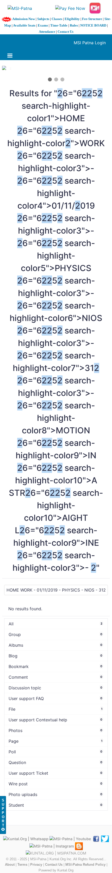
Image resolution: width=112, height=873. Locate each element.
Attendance (47, 32)
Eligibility (72, 19)
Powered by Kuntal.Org (56, 870)
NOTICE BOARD (93, 25)
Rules (74, 25)
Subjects (43, 19)
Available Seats (24, 25)
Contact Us (65, 32)
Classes (57, 19)
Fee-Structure (92, 19)
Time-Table (58, 25)
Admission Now (23, 19)
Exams (43, 25)
